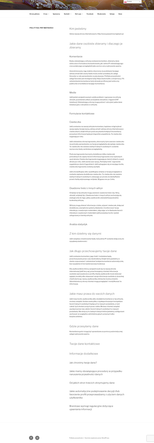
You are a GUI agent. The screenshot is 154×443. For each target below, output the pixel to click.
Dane (120, 14)
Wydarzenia (101, 14)
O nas (45, 14)
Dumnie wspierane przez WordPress (97, 438)
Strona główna (34, 14)
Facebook (90, 14)
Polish (129, 1)
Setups (112, 14)
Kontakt (67, 14)
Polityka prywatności (76, 438)
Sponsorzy (56, 14)
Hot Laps (78, 14)
